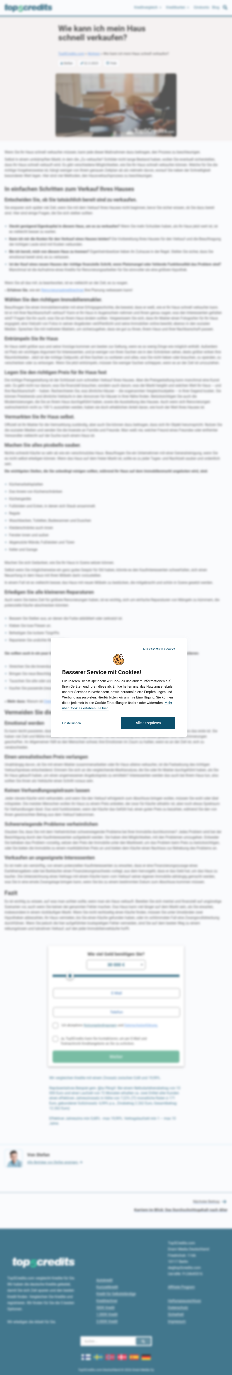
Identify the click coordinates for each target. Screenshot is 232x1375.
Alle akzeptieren (148, 723)
